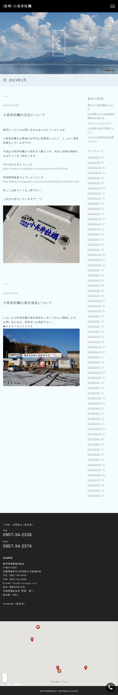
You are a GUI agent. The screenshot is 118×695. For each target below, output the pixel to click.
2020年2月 (94, 367)
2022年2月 (94, 290)
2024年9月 (94, 203)
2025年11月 (94, 173)
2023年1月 (94, 249)
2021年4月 (94, 326)
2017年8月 (94, 444)
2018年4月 (94, 413)
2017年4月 (94, 449)
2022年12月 (94, 254)
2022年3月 (94, 285)
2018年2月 (94, 424)
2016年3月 (94, 495)
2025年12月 (94, 167)
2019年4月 (94, 383)
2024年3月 (94, 214)
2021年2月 (94, 336)
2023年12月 (94, 219)
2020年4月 (94, 362)
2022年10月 (94, 265)
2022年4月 (94, 280)
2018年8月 (94, 408)
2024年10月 (94, 198)
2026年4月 (94, 157)
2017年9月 (94, 439)
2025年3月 (94, 178)
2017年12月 (94, 429)
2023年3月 (94, 244)
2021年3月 (94, 331)
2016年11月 (94, 470)
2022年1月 (94, 296)
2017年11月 (94, 434)
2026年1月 (94, 162)
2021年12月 (94, 301)
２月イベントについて (100, 123)
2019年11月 (94, 377)
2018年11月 (94, 403)
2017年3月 (94, 454)
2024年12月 (94, 188)
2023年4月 (94, 239)
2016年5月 (94, 485)
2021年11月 (94, 306)
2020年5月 (94, 357)
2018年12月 (94, 398)
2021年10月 (94, 311)
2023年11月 (94, 224)
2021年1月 (94, 342)
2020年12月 (94, 347)
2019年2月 (94, 388)
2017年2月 (94, 459)
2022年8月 (94, 275)
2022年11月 (94, 260)
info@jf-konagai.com (24, 583)
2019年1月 (94, 393)
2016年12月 (94, 465)
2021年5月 (94, 321)
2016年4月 (94, 490)
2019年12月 (94, 372)
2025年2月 (94, 183)
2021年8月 (94, 316)
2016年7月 (94, 480)
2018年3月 (94, 418)
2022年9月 (94, 270)
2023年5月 (94, 234)
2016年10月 (94, 475)
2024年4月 (94, 208)
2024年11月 (94, 193)
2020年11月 (94, 352)
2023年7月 (94, 229)
